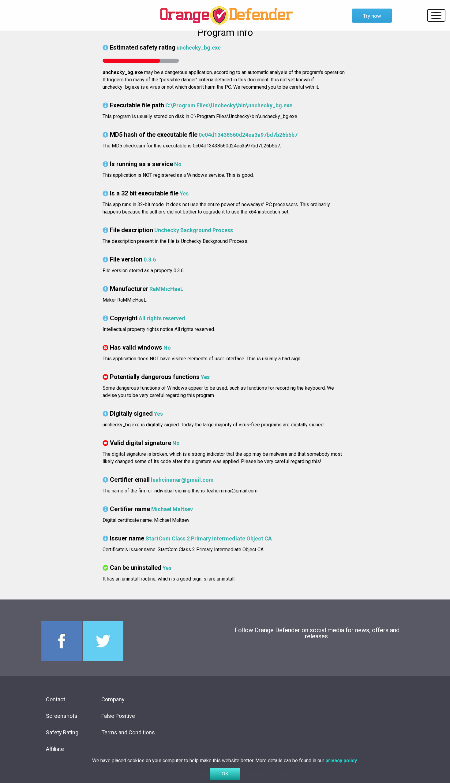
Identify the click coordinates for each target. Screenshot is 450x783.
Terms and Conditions (128, 732)
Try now (372, 16)
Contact (55, 699)
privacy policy (341, 760)
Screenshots (61, 716)
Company (113, 699)
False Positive (118, 716)
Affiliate (55, 749)
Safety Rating (62, 732)
